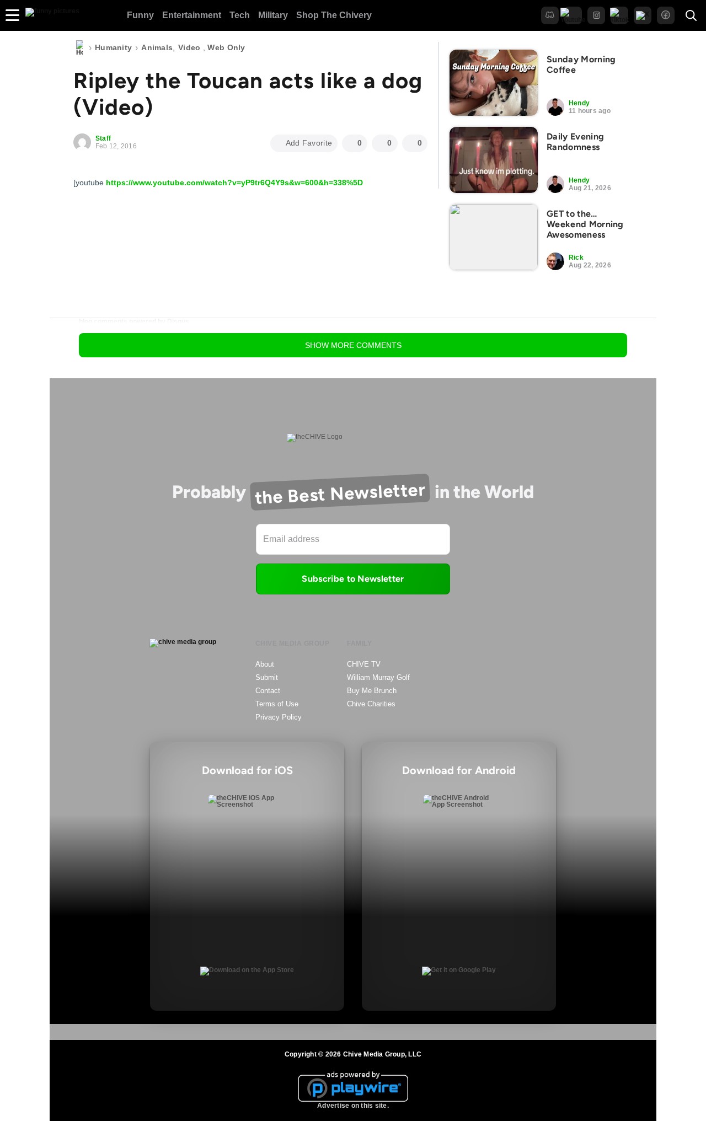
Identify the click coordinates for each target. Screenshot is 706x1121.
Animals (157, 47)
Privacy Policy (278, 717)
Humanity (113, 47)
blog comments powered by (134, 321)
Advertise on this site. (353, 1105)
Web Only (226, 47)
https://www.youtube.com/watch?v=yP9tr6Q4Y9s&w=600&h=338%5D (234, 182)
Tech (239, 15)
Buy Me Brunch (372, 690)
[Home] (79, 48)
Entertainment (191, 15)
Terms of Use (276, 704)
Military (273, 15)
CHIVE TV (364, 664)
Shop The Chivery (334, 15)
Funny (140, 15)
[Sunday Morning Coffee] (494, 83)
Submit (266, 677)
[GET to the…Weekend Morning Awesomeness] (494, 237)
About (264, 664)
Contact (267, 690)
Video (189, 47)
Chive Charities (371, 704)
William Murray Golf (378, 677)
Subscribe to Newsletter (353, 578)
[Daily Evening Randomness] (494, 160)
